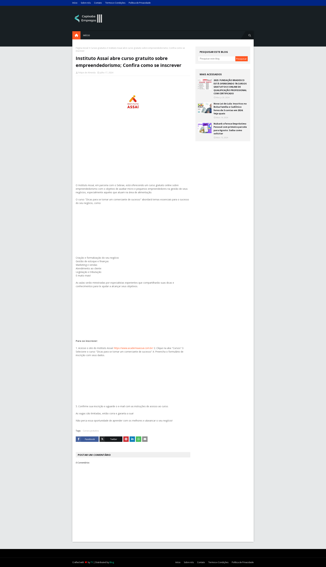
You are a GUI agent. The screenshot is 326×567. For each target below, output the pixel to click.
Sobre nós (86, 2)
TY (92, 562)
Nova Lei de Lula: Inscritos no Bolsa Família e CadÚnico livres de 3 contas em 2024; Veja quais (230, 108)
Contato (98, 2)
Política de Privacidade (140, 2)
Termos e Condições (115, 2)
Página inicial (82, 48)
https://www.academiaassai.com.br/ (133, 348)
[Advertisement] (133, 156)
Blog (112, 562)
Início (74, 2)
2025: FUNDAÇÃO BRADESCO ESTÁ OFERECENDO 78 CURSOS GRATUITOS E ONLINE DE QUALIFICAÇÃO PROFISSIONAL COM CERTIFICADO (230, 87)
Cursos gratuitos (98, 48)
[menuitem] (76, 35)
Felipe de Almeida (87, 72)
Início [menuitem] (86, 35)
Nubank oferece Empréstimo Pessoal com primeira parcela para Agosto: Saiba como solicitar (230, 128)
